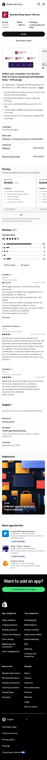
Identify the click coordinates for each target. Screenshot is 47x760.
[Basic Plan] (21, 214)
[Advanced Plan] (24, 214)
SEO (26, 644)
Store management (10, 651)
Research (6, 697)
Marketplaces (30, 625)
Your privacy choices (11, 752)
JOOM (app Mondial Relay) (14, 431)
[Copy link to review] (11, 275)
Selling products (9, 630)
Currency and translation (30, 654)
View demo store (23, 40)
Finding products (9, 625)
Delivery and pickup (11, 156)
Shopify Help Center (11, 673)
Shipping (6, 148)
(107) (23, 25)
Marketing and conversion (8, 645)
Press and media (31, 687)
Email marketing (31, 639)
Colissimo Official (17, 561)
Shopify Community (11, 683)
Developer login (9, 727)
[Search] (39, 4)
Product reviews (31, 630)
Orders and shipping (11, 634)
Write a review (9, 265)
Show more (6, 317)
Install (23, 34)
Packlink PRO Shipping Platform (22, 531)
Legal (26, 702)
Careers (27, 678)
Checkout (6, 139)
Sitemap (6, 746)
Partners (28, 692)
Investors (28, 683)
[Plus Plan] (25, 214)
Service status (30, 706)
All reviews (25, 265)
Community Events (10, 687)
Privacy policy (8, 422)
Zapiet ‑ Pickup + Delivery (20, 546)
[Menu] (43, 4)
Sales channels (9, 620)
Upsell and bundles (33, 634)
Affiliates (28, 697)
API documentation (10, 678)
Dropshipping (30, 620)
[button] (23, 536)
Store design (8, 639)
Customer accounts (21, 139)
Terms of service (9, 733)
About (27, 673)
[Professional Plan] (22, 214)
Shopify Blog (7, 692)
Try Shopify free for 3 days (24, 589)
